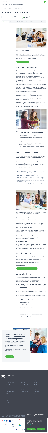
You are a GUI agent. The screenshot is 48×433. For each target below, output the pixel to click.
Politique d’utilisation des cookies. (33, 424)
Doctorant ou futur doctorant (11, 384)
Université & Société (24, 391)
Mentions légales (4, 416)
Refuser (41, 429)
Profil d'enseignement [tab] (34, 21)
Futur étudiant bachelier (10, 380)
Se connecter (36, 393)
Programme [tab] (12, 21)
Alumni (7, 395)
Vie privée (10, 416)
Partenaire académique (10, 391)
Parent (7, 400)
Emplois (35, 389)
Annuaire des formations (8, 4)
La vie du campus (24, 386)
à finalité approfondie (24, 302)
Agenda (35, 384)
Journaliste (8, 402)
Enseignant (8, 398)
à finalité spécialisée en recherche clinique (28, 310)
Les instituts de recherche (25, 384)
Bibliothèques (36, 391)
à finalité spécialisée (24, 304)
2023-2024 (20, 8)
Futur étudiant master (10, 382)
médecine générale (23, 287)
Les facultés (23, 382)
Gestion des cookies (17, 416)
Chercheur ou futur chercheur (11, 389)
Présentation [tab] (5, 21)
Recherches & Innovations (25, 389)
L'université (23, 380)
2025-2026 (9, 8)
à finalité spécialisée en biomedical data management (31, 314)
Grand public (8, 404)
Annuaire (35, 382)
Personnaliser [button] (29, 427)
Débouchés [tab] (43, 21)
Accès (35, 386)
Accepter (31, 429)
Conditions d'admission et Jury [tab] (22, 21)
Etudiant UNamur (9, 386)
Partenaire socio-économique (11, 393)
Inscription (36, 380)
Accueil (3, 4)
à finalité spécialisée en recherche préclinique (29, 312)
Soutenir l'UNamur (24, 393)
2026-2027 (4, 8)
